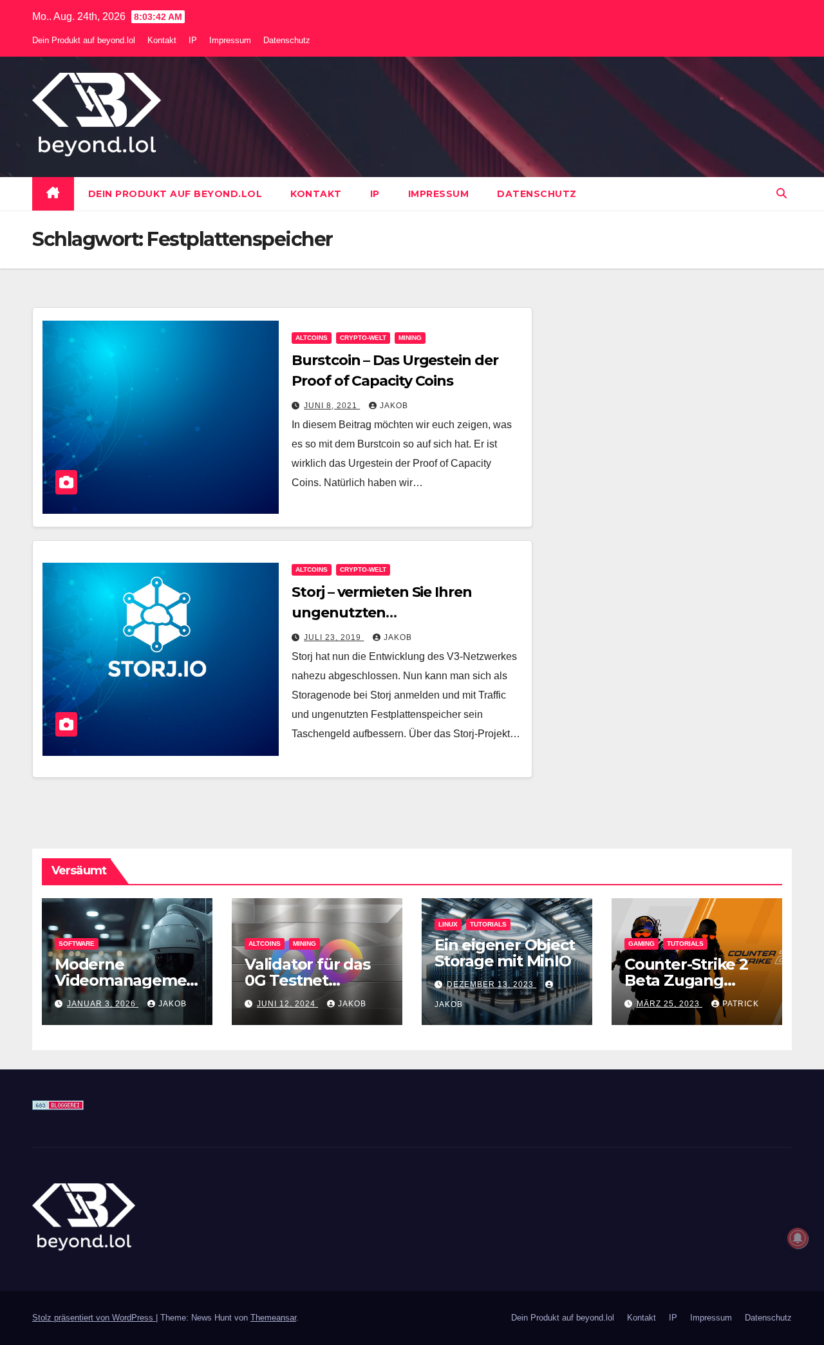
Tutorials (488, 924)
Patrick (740, 1003)
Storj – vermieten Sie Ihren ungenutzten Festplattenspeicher (381, 612)
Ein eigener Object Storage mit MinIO (504, 953)
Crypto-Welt (363, 337)
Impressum (230, 40)
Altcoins (311, 337)
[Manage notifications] (797, 1238)
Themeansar (273, 1317)
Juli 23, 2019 (334, 637)
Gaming (641, 943)
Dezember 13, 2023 (491, 984)
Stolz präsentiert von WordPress (94, 1317)
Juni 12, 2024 (287, 1003)
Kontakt (161, 40)
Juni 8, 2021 (332, 405)
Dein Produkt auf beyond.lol (83, 40)
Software (77, 943)
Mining (410, 337)
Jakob (394, 405)
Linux (448, 924)
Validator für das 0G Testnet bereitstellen (307, 980)
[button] (781, 193)
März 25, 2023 (669, 1003)
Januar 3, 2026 (102, 1003)
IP (193, 40)
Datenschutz (286, 40)
